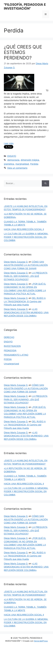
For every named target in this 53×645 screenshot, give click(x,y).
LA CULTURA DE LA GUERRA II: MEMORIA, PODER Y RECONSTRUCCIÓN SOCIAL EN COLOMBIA (26, 237)
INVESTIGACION (12, 346)
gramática (9, 164)
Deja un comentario (17, 168)
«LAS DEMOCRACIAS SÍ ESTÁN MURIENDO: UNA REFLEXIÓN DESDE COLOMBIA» (26, 312)
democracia (13, 160)
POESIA (8, 359)
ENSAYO (11, 156)
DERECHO (9, 337)
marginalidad (22, 164)
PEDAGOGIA (10, 350)
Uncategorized (11, 363)
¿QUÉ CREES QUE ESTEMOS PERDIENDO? (23, 52)
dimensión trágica (30, 160)
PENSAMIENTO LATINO (16, 355)
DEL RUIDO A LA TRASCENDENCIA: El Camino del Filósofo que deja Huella (25, 301)
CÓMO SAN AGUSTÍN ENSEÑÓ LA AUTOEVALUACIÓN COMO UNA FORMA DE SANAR (26, 265)
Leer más (9, 143)
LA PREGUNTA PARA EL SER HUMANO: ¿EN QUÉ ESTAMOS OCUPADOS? (25, 276)
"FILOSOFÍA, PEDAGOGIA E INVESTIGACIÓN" (25, 6)
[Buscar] (45, 183)
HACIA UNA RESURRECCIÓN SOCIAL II (24, 229)
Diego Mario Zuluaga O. (16, 262)
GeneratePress (41, 641)
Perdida (34, 164)
